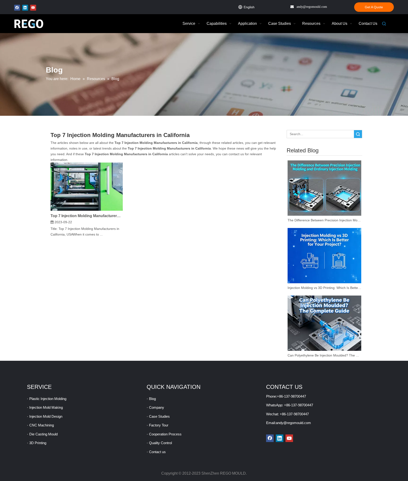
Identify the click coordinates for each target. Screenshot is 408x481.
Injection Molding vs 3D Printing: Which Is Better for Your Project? (324, 288)
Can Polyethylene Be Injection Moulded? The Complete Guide (324, 355)
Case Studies (159, 416)
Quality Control (160, 443)
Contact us (157, 452)
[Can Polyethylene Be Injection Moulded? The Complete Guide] (324, 323)
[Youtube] (33, 8)
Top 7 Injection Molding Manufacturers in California (87, 216)
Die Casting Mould (43, 434)
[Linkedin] (25, 8)
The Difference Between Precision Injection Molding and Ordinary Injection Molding (324, 220)
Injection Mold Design (45, 416)
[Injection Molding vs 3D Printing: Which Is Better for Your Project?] (324, 255)
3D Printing (37, 443)
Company (156, 407)
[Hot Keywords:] (384, 24)
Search (358, 134)
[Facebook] (17, 8)
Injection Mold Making (46, 407)
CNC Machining (41, 425)
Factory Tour (158, 425)
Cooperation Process (165, 434)
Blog (152, 399)
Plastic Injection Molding (47, 399)
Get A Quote (374, 7)
